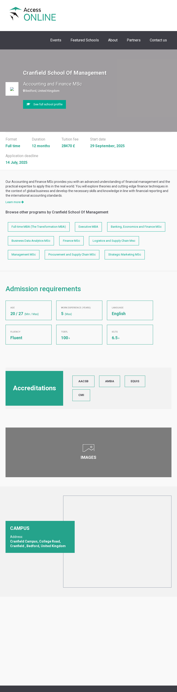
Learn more (13, 202)
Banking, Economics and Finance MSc (136, 226)
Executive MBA (88, 226)
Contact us (158, 40)
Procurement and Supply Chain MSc (72, 254)
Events (55, 40)
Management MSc (24, 254)
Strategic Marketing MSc (124, 254)
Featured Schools (85, 40)
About (113, 40)
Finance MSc (71, 240)
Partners (134, 40)
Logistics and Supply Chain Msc (114, 240)
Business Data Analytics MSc (31, 240)
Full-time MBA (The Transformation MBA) (39, 226)
